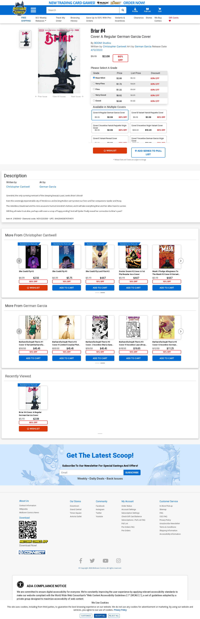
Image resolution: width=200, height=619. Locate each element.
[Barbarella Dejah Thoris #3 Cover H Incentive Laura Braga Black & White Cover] (133, 327)
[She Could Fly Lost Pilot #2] (100, 257)
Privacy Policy (165, 520)
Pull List (125, 523)
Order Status (127, 506)
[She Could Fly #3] (66, 257)
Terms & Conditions (168, 527)
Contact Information (27, 505)
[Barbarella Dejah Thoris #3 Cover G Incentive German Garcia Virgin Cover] (166, 327)
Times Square (75, 513)
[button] (33, 10)
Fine (97, 89)
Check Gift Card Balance (132, 516)
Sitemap (163, 509)
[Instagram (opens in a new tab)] (118, 562)
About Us (24, 501)
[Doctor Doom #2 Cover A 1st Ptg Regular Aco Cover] (133, 257)
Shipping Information (168, 530)
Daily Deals (96, 478)
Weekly (82, 478)
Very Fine (100, 83)
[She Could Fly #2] (33, 257)
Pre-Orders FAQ (128, 527)
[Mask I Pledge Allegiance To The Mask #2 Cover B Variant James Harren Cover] (166, 257)
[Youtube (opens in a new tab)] (105, 562)
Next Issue (76, 96)
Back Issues (115, 478)
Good (98, 100)
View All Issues (59, 96)
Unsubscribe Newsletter (170, 523)
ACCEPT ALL (100, 616)
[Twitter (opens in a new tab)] (92, 562)
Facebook (100, 506)
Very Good (100, 95)
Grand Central (75, 509)
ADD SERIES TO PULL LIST (149, 152)
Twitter (99, 513)
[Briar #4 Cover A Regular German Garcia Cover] (33, 398)
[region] (19, 261)
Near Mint (100, 78)
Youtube (99, 516)
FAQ (161, 513)
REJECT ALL (114, 616)
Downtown (74, 506)
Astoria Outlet (76, 516)
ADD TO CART (66, 287)
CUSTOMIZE (86, 616)
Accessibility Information (170, 534)
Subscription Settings (131, 513)
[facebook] (81, 562)
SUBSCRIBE (132, 472)
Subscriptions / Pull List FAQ (133, 520)
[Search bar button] (122, 10)
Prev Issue (42, 96)
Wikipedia (23, 509)
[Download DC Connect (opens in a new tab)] (37, 552)
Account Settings (129, 509)
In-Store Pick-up (166, 506)
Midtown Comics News (29, 512)
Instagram (100, 509)
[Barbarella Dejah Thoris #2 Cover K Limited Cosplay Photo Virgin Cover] (66, 327)
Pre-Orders (126, 530)
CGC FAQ (163, 516)
